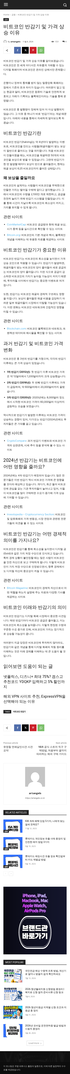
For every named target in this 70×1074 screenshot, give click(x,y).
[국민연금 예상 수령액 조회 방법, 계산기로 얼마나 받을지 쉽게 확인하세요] (12, 975)
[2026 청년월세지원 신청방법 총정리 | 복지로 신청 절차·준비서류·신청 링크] (12, 994)
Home (6, 14)
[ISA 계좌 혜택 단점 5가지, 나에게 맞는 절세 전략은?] (12, 826)
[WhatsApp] (41, 50)
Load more (34, 1043)
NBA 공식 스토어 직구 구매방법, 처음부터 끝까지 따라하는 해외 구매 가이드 (52, 750)
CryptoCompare (16, 440)
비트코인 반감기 (19, 711)
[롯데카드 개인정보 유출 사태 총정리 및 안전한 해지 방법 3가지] (12, 843)
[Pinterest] (33, 50)
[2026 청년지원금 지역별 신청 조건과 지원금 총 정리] (12, 1012)
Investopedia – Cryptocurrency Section (30, 514)
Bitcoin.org (13, 235)
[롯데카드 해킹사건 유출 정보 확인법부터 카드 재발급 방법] (12, 861)
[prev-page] (5, 873)
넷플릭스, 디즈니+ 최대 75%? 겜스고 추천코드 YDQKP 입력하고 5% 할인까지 (34, 681)
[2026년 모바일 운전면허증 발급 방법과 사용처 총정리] (12, 1030)
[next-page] (11, 873)
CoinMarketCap (16, 224)
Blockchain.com (16, 328)
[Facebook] (17, 50)
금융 (14, 14)
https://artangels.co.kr (35, 798)
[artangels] (5, 41)
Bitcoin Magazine (17, 588)
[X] (25, 50)
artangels (15, 41)
